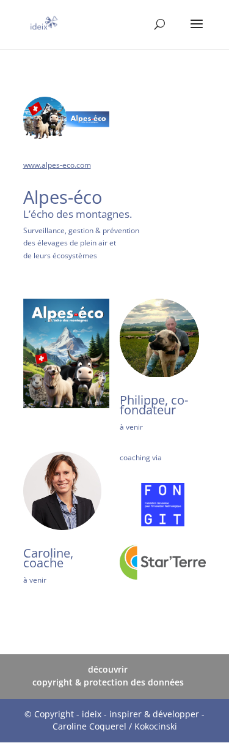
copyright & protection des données (108, 682)
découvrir (108, 669)
